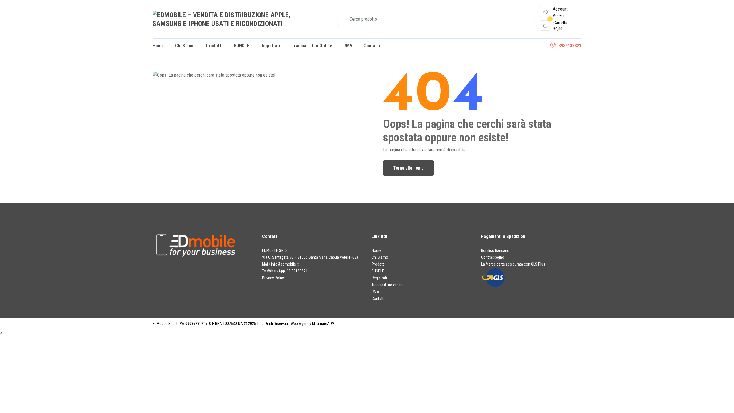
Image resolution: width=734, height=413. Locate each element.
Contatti (372, 45)
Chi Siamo (185, 45)
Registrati (270, 45)
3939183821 (570, 45)
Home (158, 45)
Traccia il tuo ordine (312, 45)
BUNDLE (241, 45)
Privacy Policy (273, 278)
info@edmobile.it (285, 264)
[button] (1, 332)
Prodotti (214, 45)
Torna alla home (408, 168)
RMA (347, 45)
